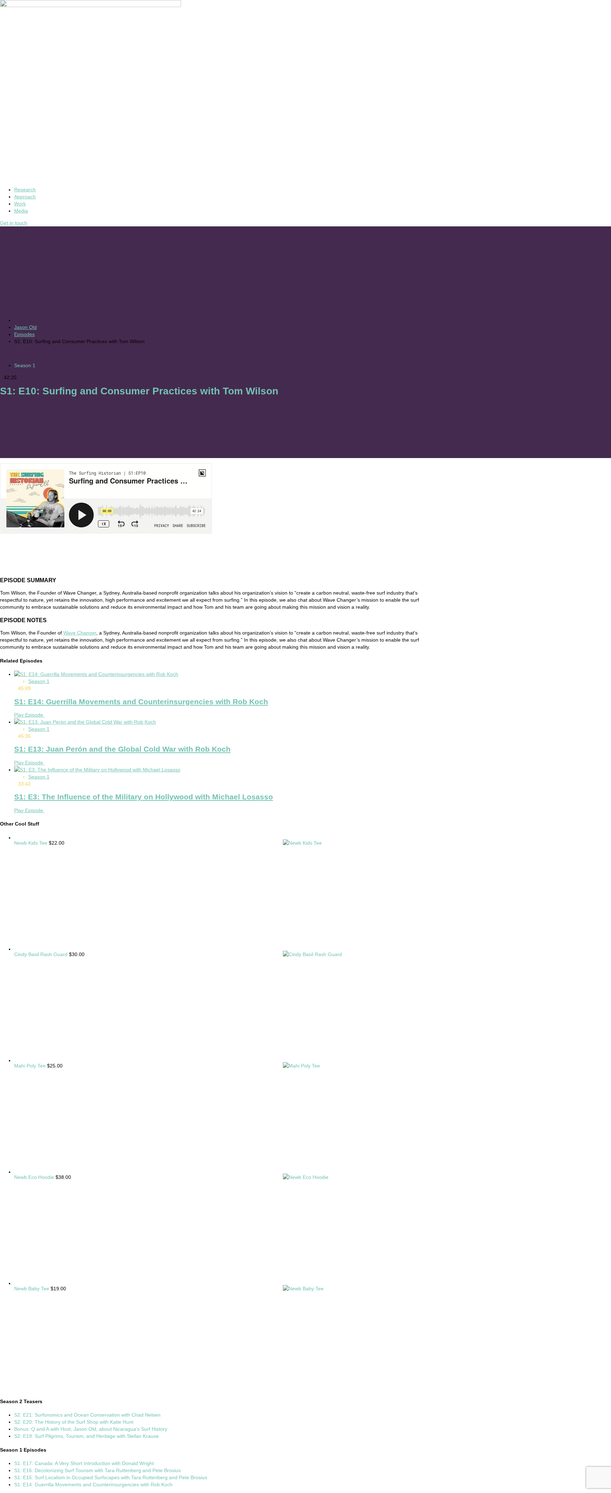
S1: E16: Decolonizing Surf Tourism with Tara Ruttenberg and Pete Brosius (97, 1470)
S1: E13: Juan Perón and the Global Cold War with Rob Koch (122, 749)
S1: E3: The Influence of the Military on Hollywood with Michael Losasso (143, 797)
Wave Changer (79, 633)
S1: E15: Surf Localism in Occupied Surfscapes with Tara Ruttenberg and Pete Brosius (110, 1477)
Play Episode (29, 715)
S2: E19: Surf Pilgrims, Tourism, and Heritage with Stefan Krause (86, 1436)
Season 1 (24, 365)
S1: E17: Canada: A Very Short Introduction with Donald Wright (84, 1463)
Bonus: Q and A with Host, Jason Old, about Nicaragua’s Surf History (90, 1429)
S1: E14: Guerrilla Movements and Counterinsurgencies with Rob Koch (141, 702)
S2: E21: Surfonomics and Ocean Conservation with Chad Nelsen (87, 1415)
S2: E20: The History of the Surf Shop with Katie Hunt (73, 1422)
